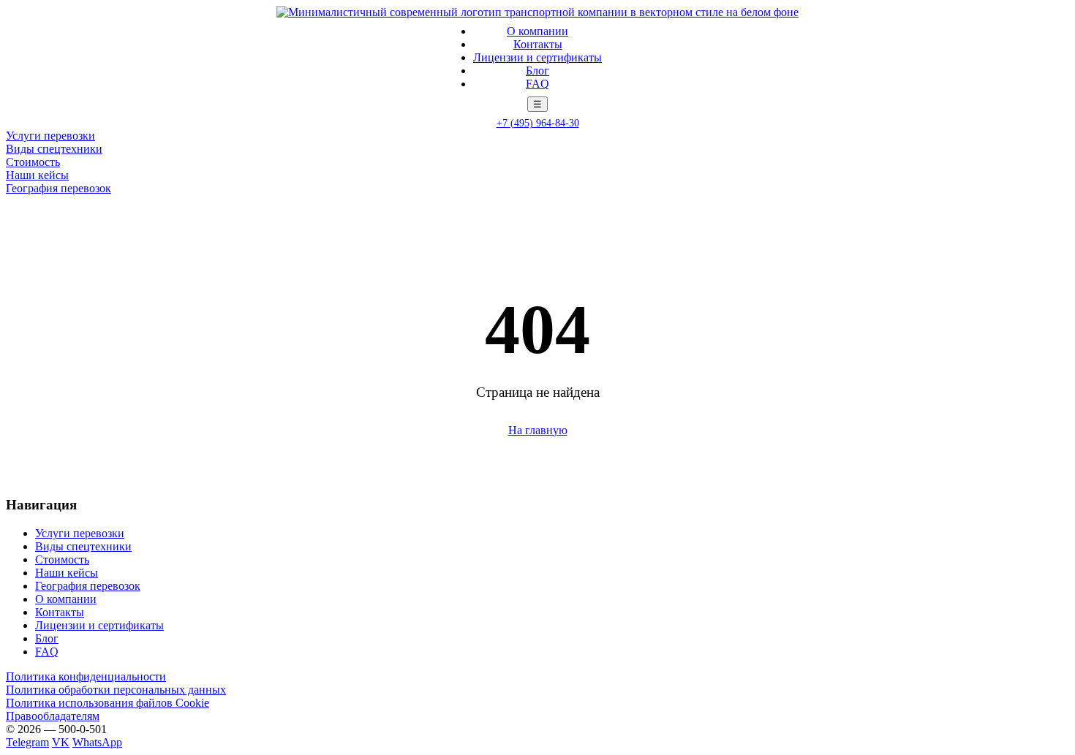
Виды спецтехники (54, 149)
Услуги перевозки (50, 135)
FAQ (537, 83)
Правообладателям (52, 716)
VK (60, 742)
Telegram (27, 742)
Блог (537, 70)
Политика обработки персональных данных (116, 689)
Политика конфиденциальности (86, 676)
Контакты (537, 44)
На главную (537, 430)
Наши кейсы (37, 175)
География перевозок (58, 188)
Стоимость (33, 162)
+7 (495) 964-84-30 (538, 123)
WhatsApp (97, 742)
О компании (537, 31)
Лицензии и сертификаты (537, 57)
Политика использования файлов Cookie (107, 703)
